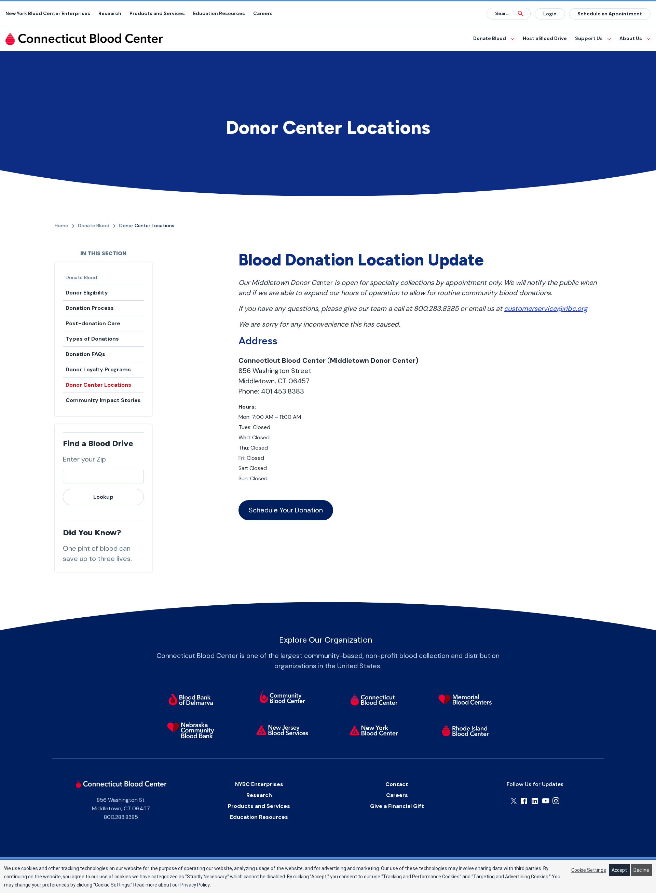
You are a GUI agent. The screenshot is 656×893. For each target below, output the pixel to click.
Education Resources (219, 13)
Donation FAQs (85, 354)
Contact (396, 784)
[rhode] (465, 730)
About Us (630, 38)
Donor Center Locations (98, 384)
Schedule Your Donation (286, 510)
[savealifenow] (282, 697)
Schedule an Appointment (609, 14)
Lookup (103, 496)
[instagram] (555, 800)
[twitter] (513, 801)
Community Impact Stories (103, 400)
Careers (263, 13)
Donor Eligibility (87, 292)
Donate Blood (489, 38)
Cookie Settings (588, 870)
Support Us (589, 38)
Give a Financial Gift (397, 806)
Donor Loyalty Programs (98, 369)
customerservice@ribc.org (545, 308)
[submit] (520, 13)
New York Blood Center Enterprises (47, 13)
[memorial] (465, 699)
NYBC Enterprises (259, 784)
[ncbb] (191, 730)
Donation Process (90, 308)
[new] (282, 730)
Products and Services (157, 13)
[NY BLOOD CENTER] (84, 38)
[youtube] (546, 801)
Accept (619, 870)
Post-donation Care (93, 323)
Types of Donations (92, 338)
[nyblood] (374, 730)
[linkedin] (535, 801)
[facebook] (524, 801)
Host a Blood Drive (545, 38)
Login (550, 14)
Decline (641, 870)
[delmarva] (191, 699)
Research (109, 13)
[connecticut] (374, 699)
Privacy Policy (195, 885)
